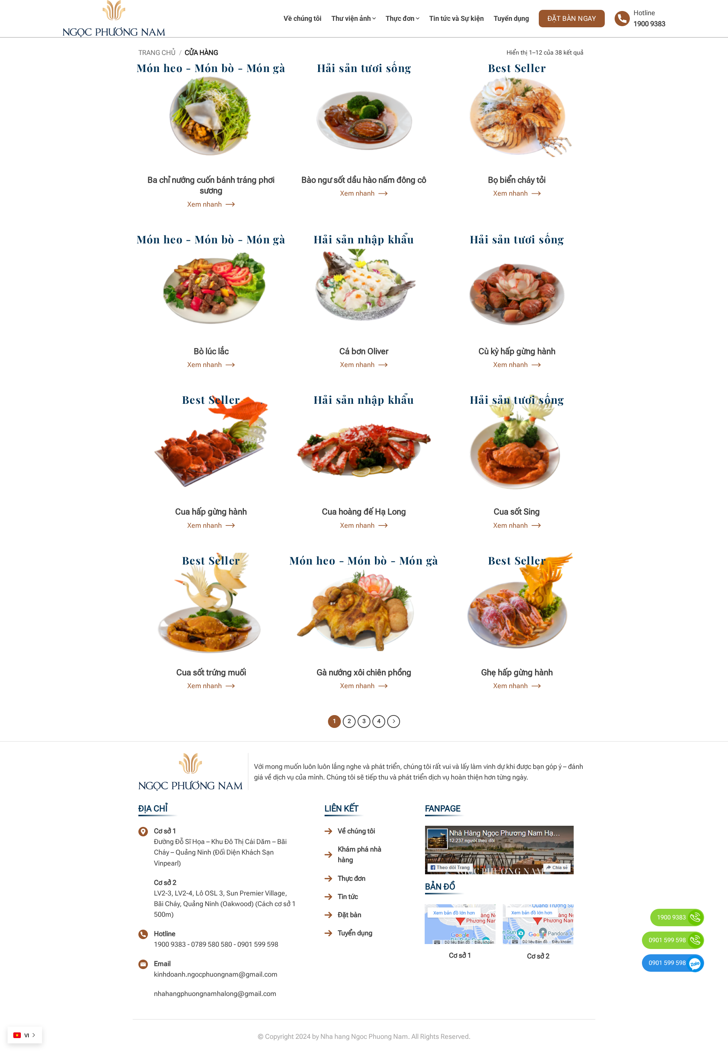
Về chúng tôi (303, 18)
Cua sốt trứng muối (211, 672)
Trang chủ (157, 52)
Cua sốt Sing (517, 511)
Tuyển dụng (511, 18)
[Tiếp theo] (393, 721)
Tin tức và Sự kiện (456, 18)
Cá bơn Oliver (364, 351)
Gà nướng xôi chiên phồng (364, 672)
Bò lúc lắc (211, 351)
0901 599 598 (667, 940)
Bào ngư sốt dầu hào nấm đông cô (363, 180)
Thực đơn (400, 18)
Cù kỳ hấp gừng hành (517, 351)
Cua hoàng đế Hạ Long (364, 511)
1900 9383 (649, 24)
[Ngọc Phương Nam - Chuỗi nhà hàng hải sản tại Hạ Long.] (129, 18)
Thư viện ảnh (351, 18)
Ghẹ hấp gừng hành (517, 672)
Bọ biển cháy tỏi (517, 180)
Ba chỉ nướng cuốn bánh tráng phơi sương (211, 185)
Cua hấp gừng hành (211, 511)
